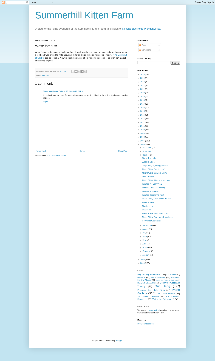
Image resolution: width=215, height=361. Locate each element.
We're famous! (148, 202)
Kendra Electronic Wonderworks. (141, 28)
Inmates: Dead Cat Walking (153, 188)
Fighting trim (147, 206)
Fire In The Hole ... (150, 158)
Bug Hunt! (146, 210)
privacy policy (153, 310)
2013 (142, 118)
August (145, 229)
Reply (45, 102)
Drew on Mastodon (145, 324)
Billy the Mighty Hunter (148, 274)
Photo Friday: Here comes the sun (156, 199)
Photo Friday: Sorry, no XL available (157, 217)
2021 (142, 89)
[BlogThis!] (76, 71)
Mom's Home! (148, 176)
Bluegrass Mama (50, 91)
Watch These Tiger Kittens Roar (155, 213)
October (146, 155)
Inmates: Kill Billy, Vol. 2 (152, 184)
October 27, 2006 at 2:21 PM (71, 91)
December (147, 147)
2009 (142, 133)
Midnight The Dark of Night (147, 283)
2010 (142, 130)
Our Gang (46, 75)
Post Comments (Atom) (56, 156)
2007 (142, 141)
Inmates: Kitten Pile (150, 191)
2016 (142, 107)
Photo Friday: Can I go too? (153, 169)
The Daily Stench (166, 293)
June (144, 236)
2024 (142, 78)
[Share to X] (79, 71)
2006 (142, 144)
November (147, 151)
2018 (142, 100)
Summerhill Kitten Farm (84, 15)
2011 (142, 126)
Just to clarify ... (148, 162)
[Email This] (73, 71)
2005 (142, 259)
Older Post (122, 151)
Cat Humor (171, 275)
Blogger (119, 341)
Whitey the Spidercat (162, 299)
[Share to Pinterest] (85, 71)
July (144, 233)
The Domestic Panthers (148, 296)
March (145, 247)
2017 (142, 104)
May (144, 240)
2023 (142, 82)
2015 (142, 111)
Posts (143, 45)
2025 (142, 74)
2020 (142, 93)
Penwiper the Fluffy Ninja (151, 290)
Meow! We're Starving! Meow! (154, 173)
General (141, 277)
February (146, 251)
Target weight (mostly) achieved (155, 165)
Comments (146, 50)
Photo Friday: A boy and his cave (156, 180)
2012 (142, 122)
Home (82, 151)
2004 (142, 263)
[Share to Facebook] (82, 71)
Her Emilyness (158, 277)
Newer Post (41, 151)
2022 (142, 85)
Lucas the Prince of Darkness (166, 280)
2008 (142, 137)
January (146, 255)
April (144, 244)
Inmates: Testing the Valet (153, 195)
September (147, 225)
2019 (142, 96)
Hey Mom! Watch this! (151, 221)
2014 (142, 115)
